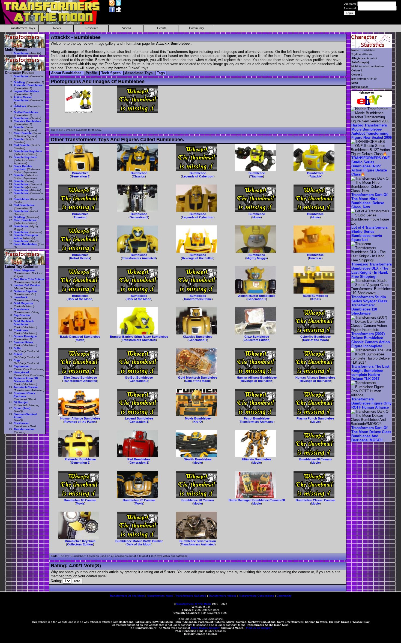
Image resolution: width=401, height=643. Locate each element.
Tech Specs (111, 73)
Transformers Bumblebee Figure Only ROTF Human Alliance (371, 403)
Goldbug (19, 82)
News (57, 28)
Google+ (214, 627)
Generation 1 (80, 176)
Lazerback (21, 297)
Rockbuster (21, 423)
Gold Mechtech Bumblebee (197, 377)
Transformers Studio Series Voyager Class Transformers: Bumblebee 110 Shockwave (369, 305)
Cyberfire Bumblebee (315, 336)
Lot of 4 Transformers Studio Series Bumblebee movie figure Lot (369, 233)
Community (196, 28)
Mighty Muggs (256, 258)
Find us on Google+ (259, 627)
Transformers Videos (223, 595)
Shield (18, 354)
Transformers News (160, 595)
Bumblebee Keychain (80, 541)
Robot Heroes (80, 258)
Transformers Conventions (256, 595)
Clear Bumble (23, 133)
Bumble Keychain (25, 157)
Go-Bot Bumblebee (139, 377)
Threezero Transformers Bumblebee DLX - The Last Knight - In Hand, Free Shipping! (371, 270)
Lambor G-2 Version (27, 285)
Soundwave (21, 309)
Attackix (315, 176)
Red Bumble (22, 145)
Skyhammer (22, 366)
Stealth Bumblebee (197, 459)
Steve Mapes (199, 627)
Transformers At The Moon (127, 595)
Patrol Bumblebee (257, 418)
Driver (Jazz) (22, 408)
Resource (91, 28)
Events (161, 28)
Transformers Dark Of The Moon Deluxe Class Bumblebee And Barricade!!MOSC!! (371, 434)
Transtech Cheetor (26, 387)
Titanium (256, 176)
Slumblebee (21, 199)
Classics (139, 176)
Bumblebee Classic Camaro (315, 500)
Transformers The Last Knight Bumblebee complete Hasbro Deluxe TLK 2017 (370, 372)
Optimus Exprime (25, 291)
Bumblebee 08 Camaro (315, 459)
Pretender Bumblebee (80, 459)
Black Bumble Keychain (23, 168)
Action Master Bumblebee (256, 295)
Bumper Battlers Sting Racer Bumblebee (139, 336)
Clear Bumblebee (256, 336)
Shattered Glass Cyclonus (24, 395)
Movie (256, 217)
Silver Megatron (24, 270)
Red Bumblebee (138, 459)
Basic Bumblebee (315, 295)
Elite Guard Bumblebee (80, 377)
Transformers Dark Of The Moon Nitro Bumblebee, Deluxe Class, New (369, 201)
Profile (92, 73)
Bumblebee (80, 173)
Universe (315, 258)
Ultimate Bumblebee (256, 459)
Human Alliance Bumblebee (257, 377)
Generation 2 (139, 217)
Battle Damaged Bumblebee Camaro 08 (257, 500)
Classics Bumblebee (197, 336)
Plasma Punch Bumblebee (315, 418)
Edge (17, 360)
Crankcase (21, 330)
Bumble (19, 127)
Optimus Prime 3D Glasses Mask (26, 380)
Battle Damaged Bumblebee (80, 336)
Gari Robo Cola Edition (29, 279)
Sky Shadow (22, 315)
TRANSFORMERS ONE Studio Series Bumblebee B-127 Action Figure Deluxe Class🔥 (370, 166)
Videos (126, 28)
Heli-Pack (20, 106)
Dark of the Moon (80, 299)
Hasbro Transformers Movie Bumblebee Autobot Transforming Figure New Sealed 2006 (371, 131)
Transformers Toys (22, 28)
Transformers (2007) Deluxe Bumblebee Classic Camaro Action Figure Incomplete (370, 340)
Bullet (17, 348)
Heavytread (21, 372)
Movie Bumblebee (198, 418)
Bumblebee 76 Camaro (139, 500)
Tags (161, 73)
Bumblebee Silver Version (197, 541)
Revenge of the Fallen (197, 258)
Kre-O (315, 299)
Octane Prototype (25, 336)
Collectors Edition (257, 340)
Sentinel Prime (23, 342)
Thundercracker (24, 429)
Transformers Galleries (190, 595)
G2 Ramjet (21, 402)
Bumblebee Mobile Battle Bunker (139, 541)
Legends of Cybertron (198, 176)
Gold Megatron (23, 303)
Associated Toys (139, 73)
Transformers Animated (139, 258)
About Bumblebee (66, 73)
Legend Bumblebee (139, 418)
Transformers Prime (198, 299)
